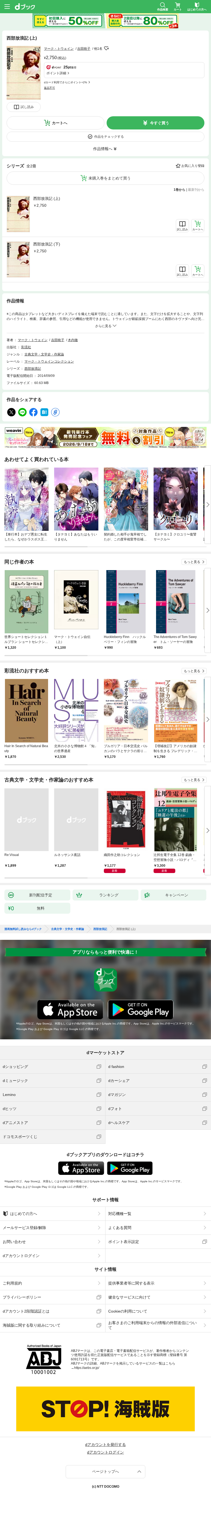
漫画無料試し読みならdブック (23, 929)
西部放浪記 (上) (46, 198)
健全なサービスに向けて (129, 1297)
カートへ (59, 123)
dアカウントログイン (21, 1255)
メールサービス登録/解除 (24, 1227)
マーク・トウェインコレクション (49, 361)
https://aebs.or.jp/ (86, 1368)
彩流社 (26, 347)
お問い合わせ (14, 1241)
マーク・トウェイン (59, 49)
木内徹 (73, 340)
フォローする (106, 48)
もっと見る (192, 562)
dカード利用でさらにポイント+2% (65, 82)
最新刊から (196, 189)
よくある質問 (119, 1227)
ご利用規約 (12, 1283)
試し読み (27, 107)
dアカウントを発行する (105, 1444)
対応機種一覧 (119, 1213)
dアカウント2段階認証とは (26, 1311)
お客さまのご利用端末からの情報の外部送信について (152, 1325)
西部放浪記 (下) (46, 244)
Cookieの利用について (127, 1311)
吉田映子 (83, 49)
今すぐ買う (159, 123)
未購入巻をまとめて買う (109, 178)
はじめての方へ (23, 1213)
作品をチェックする (109, 137)
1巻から (179, 189)
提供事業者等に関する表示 (131, 1283)
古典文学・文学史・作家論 (44, 354)
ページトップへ (105, 1471)
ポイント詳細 (56, 73)
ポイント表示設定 (123, 1241)
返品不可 (49, 87)
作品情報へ (102, 149)
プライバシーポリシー (22, 1297)
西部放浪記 (32, 369)
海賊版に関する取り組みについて (31, 1325)
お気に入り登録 (192, 166)
